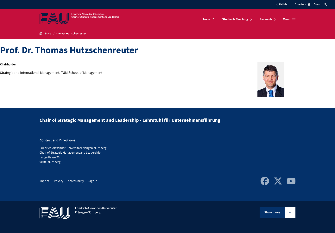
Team (206, 19)
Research (266, 19)
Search (318, 4)
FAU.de (283, 4)
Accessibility (76, 181)
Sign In (92, 181)
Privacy (58, 181)
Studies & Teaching (235, 19)
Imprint (44, 181)
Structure (300, 4)
